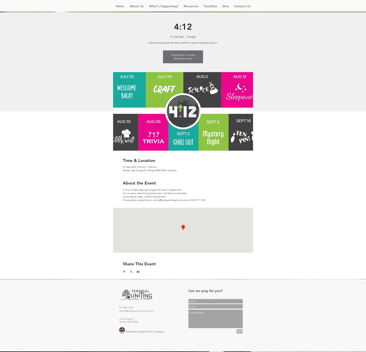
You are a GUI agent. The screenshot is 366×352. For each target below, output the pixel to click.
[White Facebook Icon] (115, 350)
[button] (136, 5)
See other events (183, 58)
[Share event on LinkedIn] (138, 271)
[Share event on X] (131, 271)
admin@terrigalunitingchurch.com (136, 310)
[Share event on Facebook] (124, 271)
